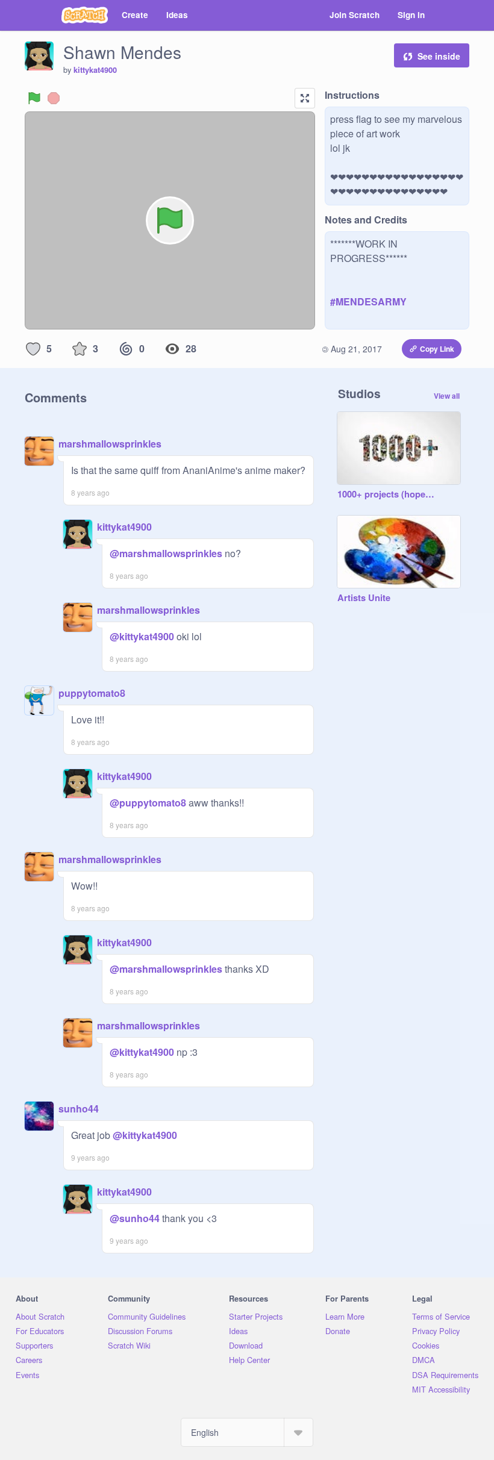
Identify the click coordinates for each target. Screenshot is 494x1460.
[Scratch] (84, 15)
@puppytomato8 (148, 803)
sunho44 (78, 1108)
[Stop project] (53, 98)
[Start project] (34, 98)
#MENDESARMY (368, 301)
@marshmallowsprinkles (166, 553)
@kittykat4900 (142, 636)
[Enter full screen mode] (305, 98)
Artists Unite (363, 598)
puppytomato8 (91, 693)
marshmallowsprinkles (109, 444)
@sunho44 (135, 1218)
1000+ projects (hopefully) (386, 494)
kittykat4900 (95, 69)
